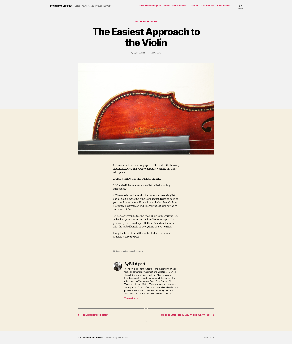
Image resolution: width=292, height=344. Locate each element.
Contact (194, 5)
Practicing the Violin (146, 22)
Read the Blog (223, 5)
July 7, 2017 (156, 53)
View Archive (131, 298)
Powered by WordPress (117, 337)
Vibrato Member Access (174, 5)
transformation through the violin (129, 251)
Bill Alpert (140, 53)
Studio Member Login (148, 5)
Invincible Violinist (61, 5)
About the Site (207, 5)
